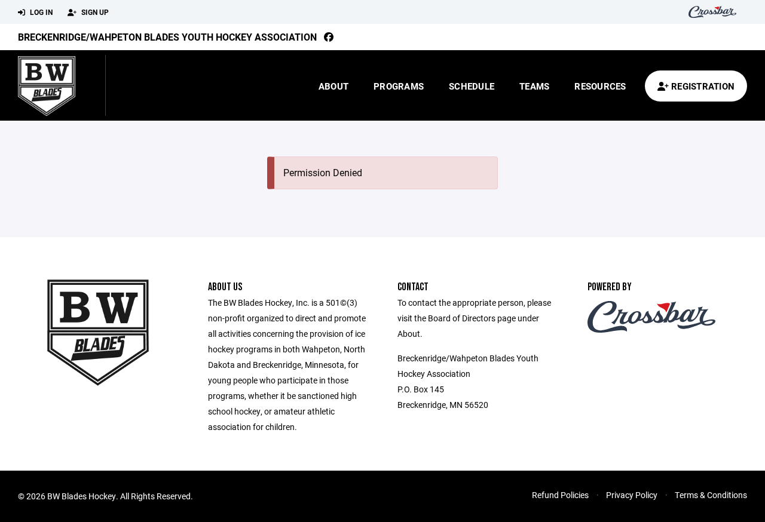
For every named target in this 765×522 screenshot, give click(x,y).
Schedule (471, 86)
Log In (40, 12)
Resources (600, 86)
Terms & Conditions (711, 494)
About (333, 86)
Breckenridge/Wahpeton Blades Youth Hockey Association (167, 36)
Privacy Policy (631, 494)
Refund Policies (560, 494)
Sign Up (94, 12)
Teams (534, 86)
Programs (399, 86)
